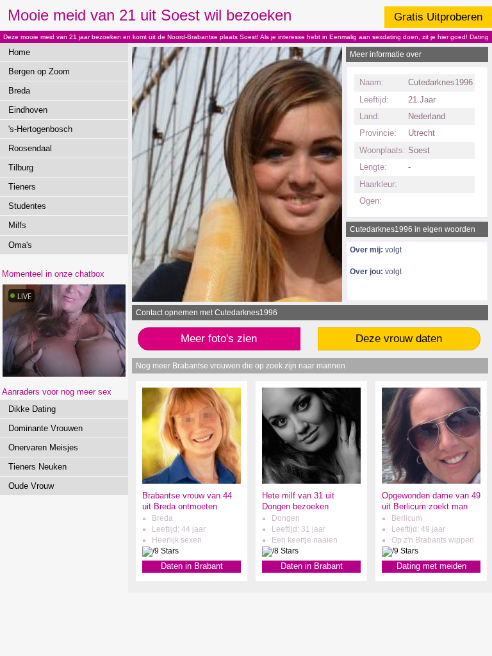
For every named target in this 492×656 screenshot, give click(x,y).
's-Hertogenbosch (40, 129)
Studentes (27, 206)
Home (19, 52)
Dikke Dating (32, 409)
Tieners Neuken (37, 467)
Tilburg (20, 167)
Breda (19, 90)
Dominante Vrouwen (45, 428)
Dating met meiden (431, 566)
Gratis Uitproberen (438, 17)
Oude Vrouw (31, 486)
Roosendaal (30, 148)
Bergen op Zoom (39, 71)
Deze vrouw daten (399, 338)
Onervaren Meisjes (43, 447)
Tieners (22, 187)
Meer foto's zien (219, 338)
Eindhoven (27, 110)
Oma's (20, 245)
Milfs (17, 225)
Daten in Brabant (192, 566)
